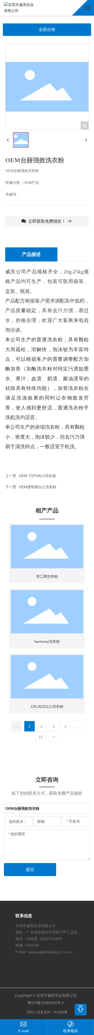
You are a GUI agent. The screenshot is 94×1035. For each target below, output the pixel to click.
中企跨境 (60, 1012)
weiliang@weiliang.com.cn (23, 1031)
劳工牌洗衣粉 (47, 576)
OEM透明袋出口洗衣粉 (37, 487)
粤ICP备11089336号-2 (45, 1003)
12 (40, 737)
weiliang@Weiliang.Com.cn (50, 952)
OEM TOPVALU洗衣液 (37, 476)
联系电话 (70, 1031)
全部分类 (47, 29)
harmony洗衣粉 (47, 641)
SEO (30, 1012)
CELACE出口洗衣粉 (47, 706)
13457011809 (50, 939)
